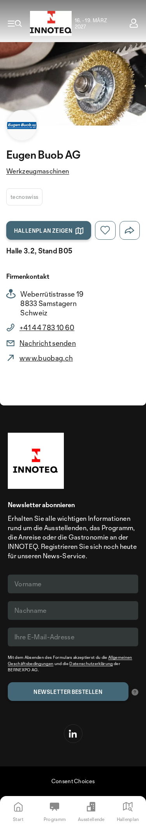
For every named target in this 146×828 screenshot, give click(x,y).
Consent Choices (73, 781)
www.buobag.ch (46, 358)
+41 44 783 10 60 (46, 327)
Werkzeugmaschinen (37, 171)
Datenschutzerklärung (91, 663)
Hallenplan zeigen (43, 230)
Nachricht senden (47, 343)
